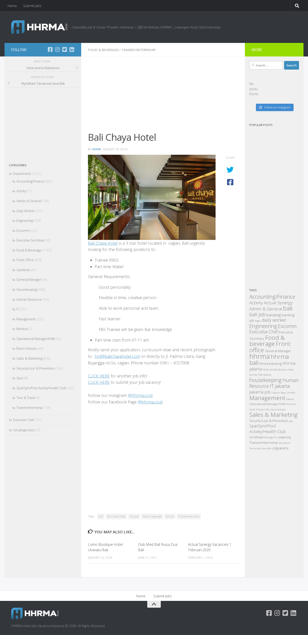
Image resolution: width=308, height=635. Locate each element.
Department (22, 173)
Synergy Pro (270, 437)
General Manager (28, 279)
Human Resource (28, 299)
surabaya (256, 437)
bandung (273, 314)
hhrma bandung (270, 363)
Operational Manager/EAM (35, 339)
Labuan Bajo (278, 392)
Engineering (24, 220)
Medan (290, 399)
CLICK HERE (99, 376)
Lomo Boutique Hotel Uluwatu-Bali (105, 547)
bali (101, 516)
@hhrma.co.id (140, 395)
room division (278, 409)
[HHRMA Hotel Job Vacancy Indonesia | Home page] (39, 27)
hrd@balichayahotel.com (117, 356)
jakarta (282, 386)
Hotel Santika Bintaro (275, 369)
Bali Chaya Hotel (103, 243)
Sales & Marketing (29, 358)
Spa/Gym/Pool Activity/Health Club (41, 388)
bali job (134, 516)
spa (291, 421)
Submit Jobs (32, 5)
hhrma (170, 516)
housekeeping (265, 380)
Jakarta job (260, 392)
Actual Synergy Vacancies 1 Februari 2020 (209, 547)
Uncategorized (23, 430)
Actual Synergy (278, 303)
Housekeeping (26, 289)
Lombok (291, 392)
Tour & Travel (25, 398)
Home (12, 5)
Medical (22, 329)
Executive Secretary (30, 240)
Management (26, 319)
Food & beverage (152, 516)
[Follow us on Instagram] (57, 49)
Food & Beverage (103, 49)
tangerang (284, 437)
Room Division (26, 348)
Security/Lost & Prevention (35, 368)
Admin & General (28, 201)
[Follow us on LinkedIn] (71, 49)
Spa (19, 378)
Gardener (23, 270)
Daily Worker (25, 211)
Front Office (25, 260)
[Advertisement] (163, 96)
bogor (258, 320)
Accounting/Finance (30, 181)
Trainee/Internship (139, 49)
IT (17, 309)
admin (96, 149)
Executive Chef (23, 420)
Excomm (22, 230)
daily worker (274, 320)
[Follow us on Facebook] (50, 49)
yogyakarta (280, 448)
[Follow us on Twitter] (64, 49)
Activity (21, 191)
